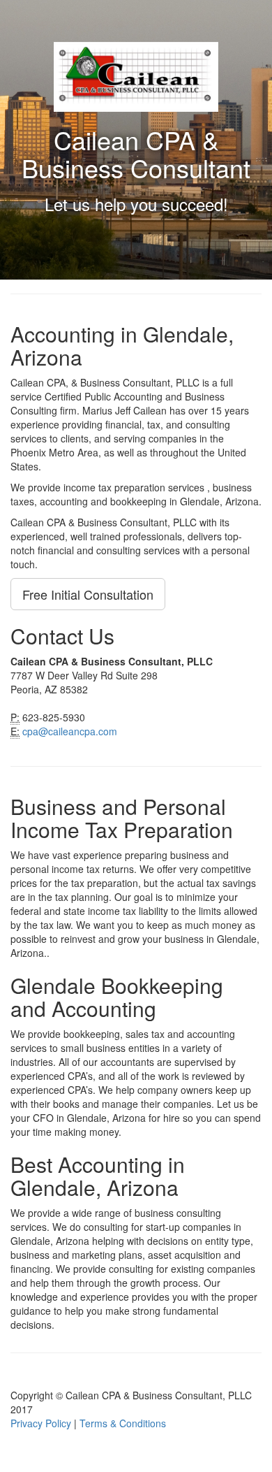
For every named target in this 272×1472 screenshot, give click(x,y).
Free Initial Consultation (87, 594)
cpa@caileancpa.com (69, 731)
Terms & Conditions (123, 1423)
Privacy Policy (40, 1423)
